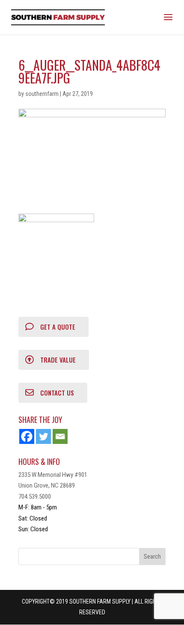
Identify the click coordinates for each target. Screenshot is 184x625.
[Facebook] (26, 436)
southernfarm (42, 93)
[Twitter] (43, 436)
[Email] (60, 436)
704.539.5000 (34, 496)
